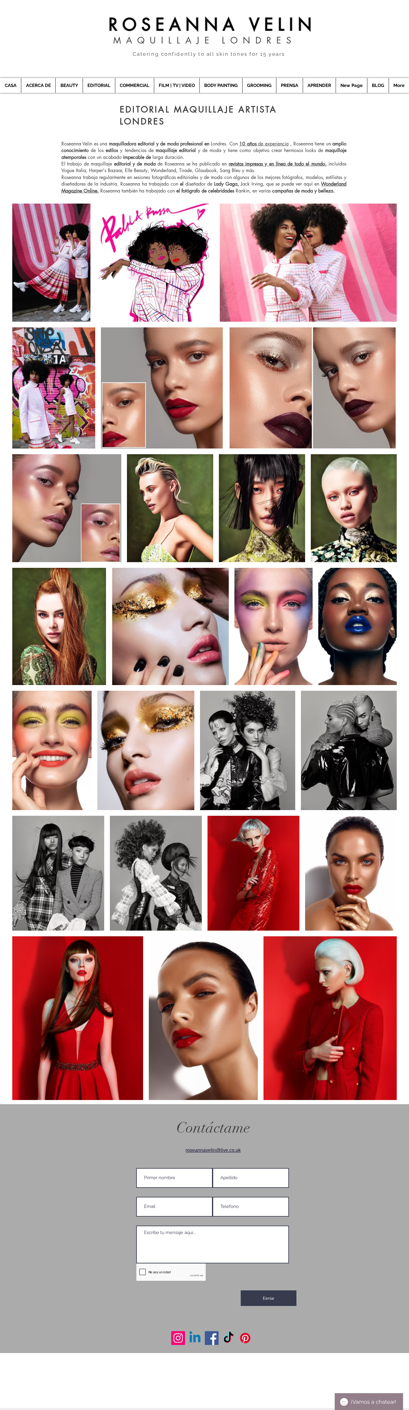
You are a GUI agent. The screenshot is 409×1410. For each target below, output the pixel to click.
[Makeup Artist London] (178, 1338)
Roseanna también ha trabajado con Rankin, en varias (217, 191)
